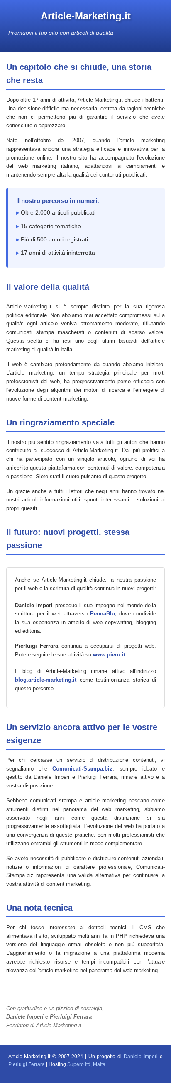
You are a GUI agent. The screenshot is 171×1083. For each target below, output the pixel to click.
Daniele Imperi (141, 1056)
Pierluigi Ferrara (26, 1064)
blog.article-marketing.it (45, 680)
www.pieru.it (109, 654)
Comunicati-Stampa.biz (82, 769)
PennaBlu (102, 614)
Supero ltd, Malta (86, 1064)
